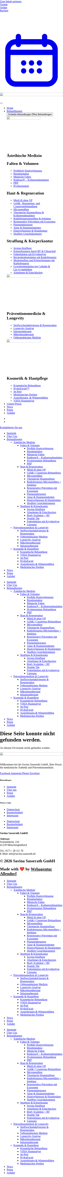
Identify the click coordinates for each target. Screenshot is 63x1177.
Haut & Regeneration (31, 466)
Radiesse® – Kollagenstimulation (44, 457)
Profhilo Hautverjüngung (40, 448)
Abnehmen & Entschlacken (41, 512)
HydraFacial (26, 561)
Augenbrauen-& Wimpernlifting (37, 564)
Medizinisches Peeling (32, 567)
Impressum (12, 815)
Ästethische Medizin (24, 442)
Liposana (32, 524)
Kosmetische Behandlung (33, 551)
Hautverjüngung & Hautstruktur (44, 500)
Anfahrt (11, 576)
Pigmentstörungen (36, 494)
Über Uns (12, 436)
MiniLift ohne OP (36, 469)
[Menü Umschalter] (1, 103)
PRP (29, 463)
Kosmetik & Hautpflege (26, 548)
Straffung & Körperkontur (34, 506)
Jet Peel (24, 558)
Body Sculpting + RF (38, 515)
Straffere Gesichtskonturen (41, 503)
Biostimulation (34, 451)
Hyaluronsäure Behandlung (41, 460)
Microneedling (34, 475)
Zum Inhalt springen (11, 1)
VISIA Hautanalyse (30, 554)
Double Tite (33, 518)
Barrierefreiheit (15, 812)
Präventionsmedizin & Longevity (31, 527)
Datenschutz (13, 809)
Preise (10, 573)
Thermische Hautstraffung (41, 478)
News (10, 570)
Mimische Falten (36, 454)
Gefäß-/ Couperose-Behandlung (44, 472)
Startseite (11, 433)
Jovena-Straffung (36, 509)
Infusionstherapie (29, 545)
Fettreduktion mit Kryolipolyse (43, 521)
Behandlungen (14, 439)
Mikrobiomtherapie (30, 542)
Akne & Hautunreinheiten (40, 497)
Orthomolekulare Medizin (34, 536)
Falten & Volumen (30, 445)
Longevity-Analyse (30, 539)
